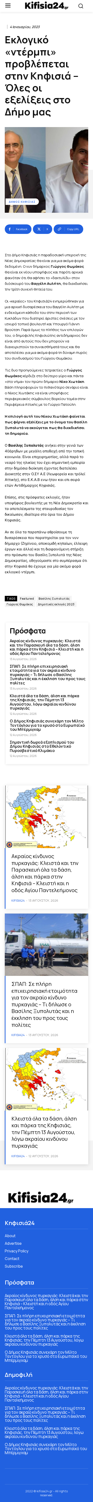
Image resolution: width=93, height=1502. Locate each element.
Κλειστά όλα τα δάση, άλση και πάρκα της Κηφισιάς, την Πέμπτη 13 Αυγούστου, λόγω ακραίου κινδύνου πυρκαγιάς (44, 702)
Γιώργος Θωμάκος (20, 604)
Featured (27, 599)
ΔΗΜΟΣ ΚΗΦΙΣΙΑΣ (22, 201)
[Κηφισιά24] (46, 5)
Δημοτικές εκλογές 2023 (56, 604)
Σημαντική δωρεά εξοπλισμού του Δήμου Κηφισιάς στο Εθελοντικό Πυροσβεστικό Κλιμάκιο (42, 746)
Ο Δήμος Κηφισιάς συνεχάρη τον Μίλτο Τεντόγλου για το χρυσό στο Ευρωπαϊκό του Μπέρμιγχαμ (47, 725)
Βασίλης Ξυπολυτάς (54, 599)
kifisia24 (18, 900)
